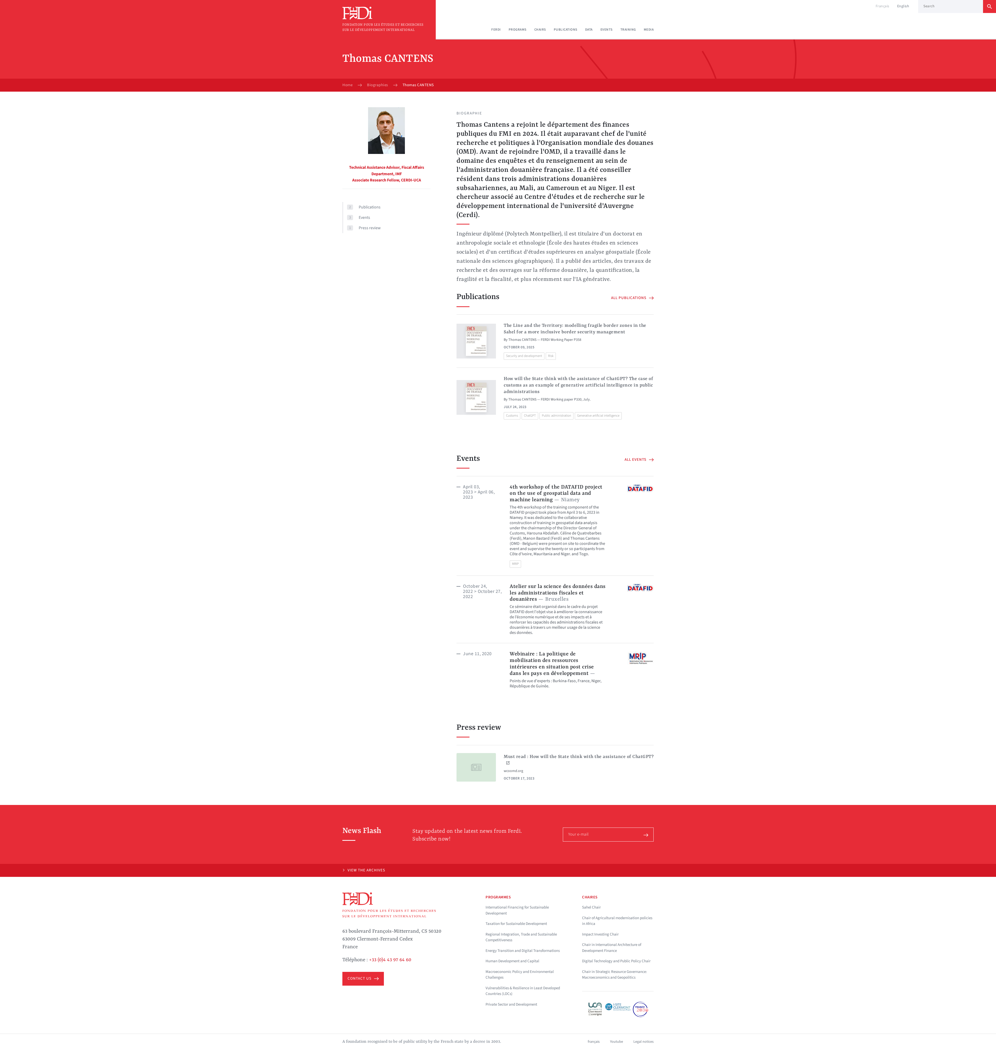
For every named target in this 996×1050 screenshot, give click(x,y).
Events (606, 29)
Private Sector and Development (511, 1004)
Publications (565, 29)
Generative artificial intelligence (598, 415)
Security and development (524, 356)
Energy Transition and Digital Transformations (523, 950)
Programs (518, 29)
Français (882, 6)
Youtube (616, 1041)
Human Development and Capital (512, 961)
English (903, 6)
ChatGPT (530, 415)
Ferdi (496, 29)
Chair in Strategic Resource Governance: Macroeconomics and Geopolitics (614, 974)
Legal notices (643, 1041)
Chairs (540, 29)
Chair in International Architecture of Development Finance (611, 947)
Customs (512, 415)
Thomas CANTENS (522, 339)
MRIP (515, 563)
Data (589, 29)
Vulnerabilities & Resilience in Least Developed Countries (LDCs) (523, 991)
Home (347, 85)
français (594, 1041)
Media (649, 29)
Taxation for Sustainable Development (516, 923)
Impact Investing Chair (600, 934)
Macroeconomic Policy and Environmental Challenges (520, 974)
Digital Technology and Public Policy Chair (616, 961)
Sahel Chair (591, 907)
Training (628, 29)
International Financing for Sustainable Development (517, 910)
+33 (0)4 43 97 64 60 (390, 960)
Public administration (556, 415)
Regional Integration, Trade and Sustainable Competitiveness (521, 937)
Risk (551, 356)
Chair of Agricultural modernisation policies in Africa (617, 921)
